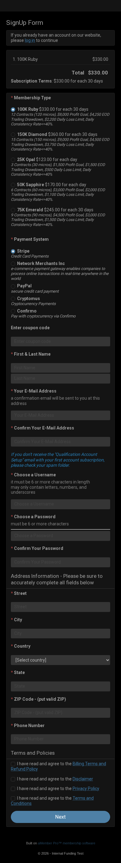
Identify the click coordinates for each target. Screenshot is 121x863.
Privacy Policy (86, 788)
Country (20, 646)
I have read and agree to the (54, 778)
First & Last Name (31, 354)
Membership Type (31, 97)
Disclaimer (83, 778)
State (18, 672)
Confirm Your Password (37, 548)
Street (19, 593)
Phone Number (28, 725)
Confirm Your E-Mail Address (42, 427)
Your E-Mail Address (33, 391)
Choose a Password (33, 516)
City (16, 619)
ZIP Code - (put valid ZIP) (38, 699)
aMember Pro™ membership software (66, 843)
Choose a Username (33, 474)
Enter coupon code (30, 327)
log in (30, 40)
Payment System (30, 239)
